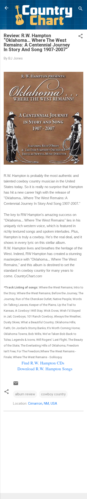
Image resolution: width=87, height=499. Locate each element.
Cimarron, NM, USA (42, 403)
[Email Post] (16, 385)
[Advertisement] (43, 453)
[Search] (80, 9)
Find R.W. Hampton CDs (43, 363)
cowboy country (53, 394)
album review (25, 394)
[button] (80, 36)
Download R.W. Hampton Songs (44, 368)
